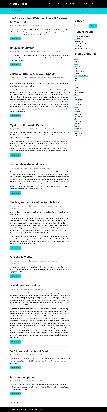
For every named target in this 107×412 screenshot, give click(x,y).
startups (77, 111)
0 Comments (56, 51)
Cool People (78, 46)
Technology (78, 116)
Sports (76, 109)
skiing (76, 107)
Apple (76, 59)
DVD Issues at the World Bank (29, 351)
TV (75, 119)
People (76, 97)
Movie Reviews (41, 206)
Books (76, 64)
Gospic (76, 85)
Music (76, 95)
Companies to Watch (81, 76)
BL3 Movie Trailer (21, 257)
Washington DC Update (25, 285)
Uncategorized (79, 121)
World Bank (39, 26)
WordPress (78, 133)
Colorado (77, 73)
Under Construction (80, 43)
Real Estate (78, 104)
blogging (77, 61)
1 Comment (55, 129)
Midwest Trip (78, 41)
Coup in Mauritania (22, 48)
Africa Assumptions (22, 377)
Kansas (76, 90)
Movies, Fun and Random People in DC (35, 202)
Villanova (43, 77)
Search (93, 26)
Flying (76, 78)
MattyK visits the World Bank (28, 164)
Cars (76, 68)
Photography (78, 100)
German (33, 206)
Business (77, 66)
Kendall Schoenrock (19, 4)
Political (76, 102)
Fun (75, 80)
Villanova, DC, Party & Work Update (32, 74)
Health (33, 26)
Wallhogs (77, 126)
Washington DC (36, 51)
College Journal (35, 77)
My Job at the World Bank (26, 125)
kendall (25, 26)
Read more (15, 38)
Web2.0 (76, 131)
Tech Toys (77, 114)
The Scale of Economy (81, 48)
